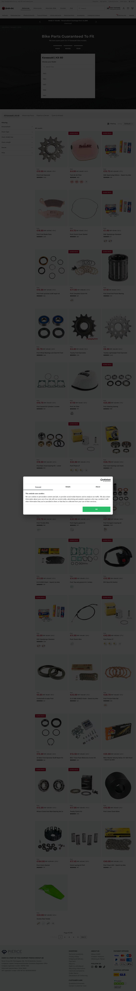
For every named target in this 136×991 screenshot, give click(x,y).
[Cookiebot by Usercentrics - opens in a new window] (102, 480)
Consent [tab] (38, 487)
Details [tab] (68, 487)
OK (96, 509)
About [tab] (98, 487)
